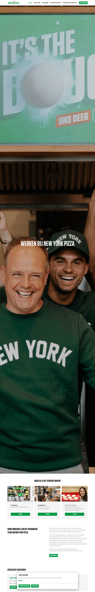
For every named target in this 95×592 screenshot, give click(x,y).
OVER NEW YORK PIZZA (53, 555)
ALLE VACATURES (83, 2)
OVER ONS (37, 2)
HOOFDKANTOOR (55, 2)
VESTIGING (45, 2)
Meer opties (21, 580)
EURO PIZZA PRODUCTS (70, 2)
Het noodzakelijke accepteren (24, 585)
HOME (30, 2)
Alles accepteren (35, 585)
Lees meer (74, 514)
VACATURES (20, 514)
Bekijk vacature (13, 587)
